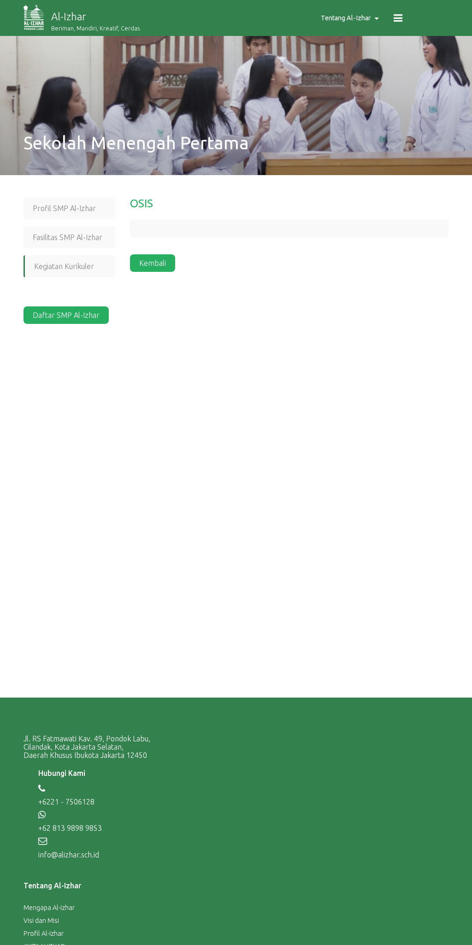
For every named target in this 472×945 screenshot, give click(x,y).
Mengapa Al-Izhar (49, 907)
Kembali (152, 263)
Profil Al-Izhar (44, 933)
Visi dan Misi (41, 920)
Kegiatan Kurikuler (64, 266)
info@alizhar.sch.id (68, 855)
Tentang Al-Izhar (346, 18)
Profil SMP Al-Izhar (64, 208)
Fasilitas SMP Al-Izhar (67, 237)
